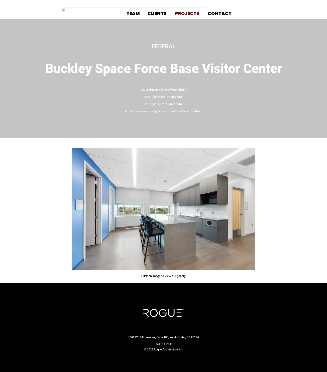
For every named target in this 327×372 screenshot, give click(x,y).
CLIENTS (157, 13)
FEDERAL (163, 46)
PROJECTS (187, 13)
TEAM (133, 13)
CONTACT (219, 13)
